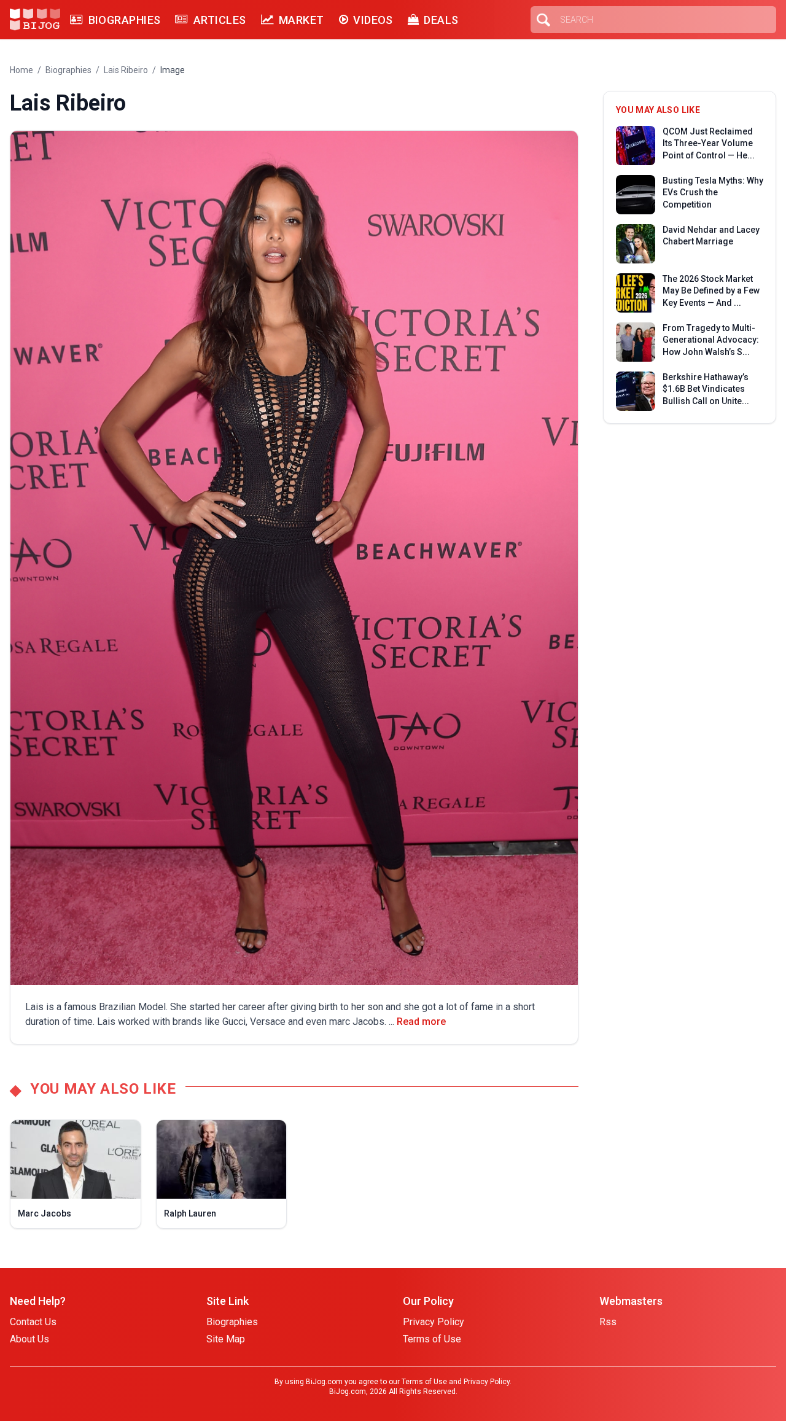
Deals (441, 20)
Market (301, 20)
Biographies (124, 20)
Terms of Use (432, 1339)
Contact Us (33, 1322)
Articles (219, 20)
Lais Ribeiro (126, 70)
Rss (608, 1322)
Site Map (225, 1339)
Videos (373, 20)
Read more (421, 1021)
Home (21, 70)
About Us (29, 1339)
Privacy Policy (433, 1322)
